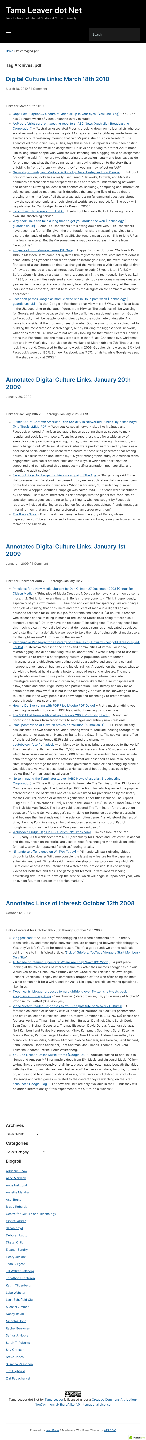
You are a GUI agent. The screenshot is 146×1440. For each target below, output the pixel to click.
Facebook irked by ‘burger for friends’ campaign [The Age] (55, 475)
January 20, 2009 (18, 397)
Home (9, 51)
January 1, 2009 (17, 563)
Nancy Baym (15, 1314)
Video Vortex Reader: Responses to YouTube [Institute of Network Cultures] (67, 1006)
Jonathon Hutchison (20, 1278)
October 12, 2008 (18, 913)
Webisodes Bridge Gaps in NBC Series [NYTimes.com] (52, 832)
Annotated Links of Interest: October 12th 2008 (70, 903)
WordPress (52, 1430)
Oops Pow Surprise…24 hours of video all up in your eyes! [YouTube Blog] (66, 114)
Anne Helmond (16, 1185)
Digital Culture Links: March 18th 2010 (57, 79)
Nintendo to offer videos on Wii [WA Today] (44, 851)
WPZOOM (110, 1430)
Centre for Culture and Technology (31, 1214)
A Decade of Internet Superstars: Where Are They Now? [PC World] (61, 962)
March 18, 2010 (17, 89)
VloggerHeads (23, 938)
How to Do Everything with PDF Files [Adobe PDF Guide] (54, 705)
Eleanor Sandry (17, 1249)
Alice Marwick (16, 1178)
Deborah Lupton (17, 1235)
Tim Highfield (15, 1371)
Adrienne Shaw (16, 1171)
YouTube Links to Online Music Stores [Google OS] (49, 1055)
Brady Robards (16, 1206)
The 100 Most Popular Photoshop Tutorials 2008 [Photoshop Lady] (61, 715)
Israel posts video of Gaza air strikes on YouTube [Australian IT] (59, 725)
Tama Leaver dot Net (44, 10)
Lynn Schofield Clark (21, 1299)
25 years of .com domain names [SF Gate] (43, 250)
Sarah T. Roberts (18, 1342)
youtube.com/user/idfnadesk (33, 744)
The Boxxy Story (25, 514)
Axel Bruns (13, 1199)
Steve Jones (15, 1357)
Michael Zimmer (17, 1307)
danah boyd (14, 1228)
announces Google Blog (30, 1084)
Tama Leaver (54, 1399)
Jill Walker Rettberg (20, 1271)
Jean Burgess (15, 1264)
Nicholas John (16, 1321)
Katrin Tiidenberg (18, 1285)
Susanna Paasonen (19, 1364)
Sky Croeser (15, 1350)
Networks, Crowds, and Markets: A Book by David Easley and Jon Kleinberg (67, 172)
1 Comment (39, 90)
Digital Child (15, 1242)
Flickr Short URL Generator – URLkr (38, 211)
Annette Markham (18, 1192)
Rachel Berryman (18, 1328)
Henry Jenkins (16, 1257)
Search (134, 34)
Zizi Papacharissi (18, 1378)
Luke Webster (15, 1292)
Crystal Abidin (16, 1221)
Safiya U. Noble (17, 1335)
